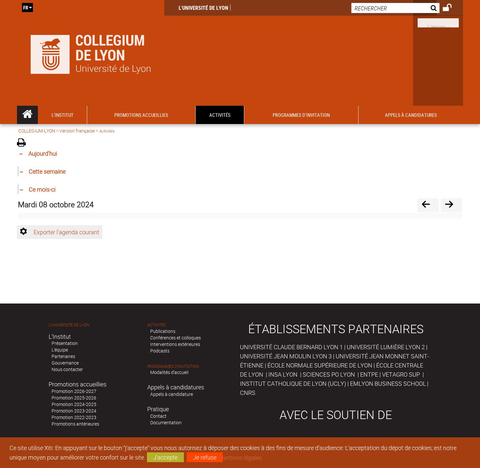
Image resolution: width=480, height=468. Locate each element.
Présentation (65, 343)
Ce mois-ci (42, 189)
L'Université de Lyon (203, 7)
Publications (162, 331)
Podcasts (159, 351)
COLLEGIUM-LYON (36, 131)
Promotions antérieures (75, 424)
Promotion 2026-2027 (74, 391)
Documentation (166, 422)
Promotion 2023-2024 (74, 411)
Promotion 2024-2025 (74, 404)
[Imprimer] (23, 143)
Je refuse (204, 457)
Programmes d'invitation (173, 366)
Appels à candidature (171, 394)
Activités (156, 325)
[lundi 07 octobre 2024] (428, 205)
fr (25, 7)
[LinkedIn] (438, 22)
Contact (158, 416)
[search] (395, 8)
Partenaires (63, 356)
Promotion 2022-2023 (74, 417)
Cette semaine (47, 171)
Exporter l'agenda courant (66, 232)
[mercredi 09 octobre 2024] (451, 205)
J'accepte (165, 457)
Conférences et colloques (175, 338)
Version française (77, 131)
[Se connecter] (451, 8)
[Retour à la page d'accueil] (90, 53)
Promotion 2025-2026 (74, 398)
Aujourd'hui (42, 153)
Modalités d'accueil (169, 372)
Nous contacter (67, 369)
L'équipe (60, 350)
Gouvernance (65, 363)
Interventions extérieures (175, 344)
